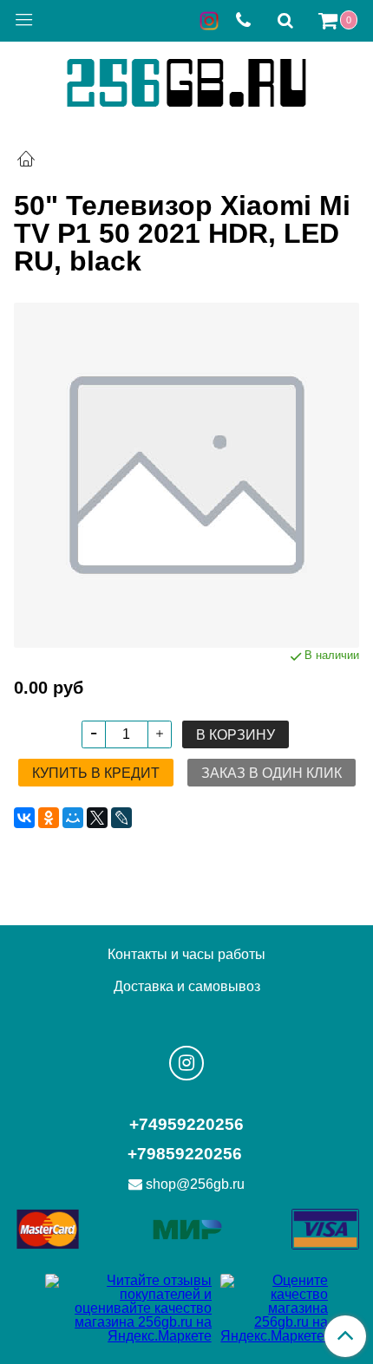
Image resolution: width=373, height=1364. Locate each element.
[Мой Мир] (72, 817)
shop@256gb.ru (195, 1184)
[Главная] (26, 160)
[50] (186, 475)
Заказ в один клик (271, 773)
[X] (97, 817)
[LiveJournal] (121, 817)
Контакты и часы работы (186, 954)
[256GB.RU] (186, 80)
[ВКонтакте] (24, 817)
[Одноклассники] (48, 817)
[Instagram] (186, 1063)
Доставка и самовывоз (187, 986)
